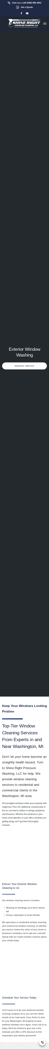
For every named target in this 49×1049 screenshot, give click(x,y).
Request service (24, 366)
